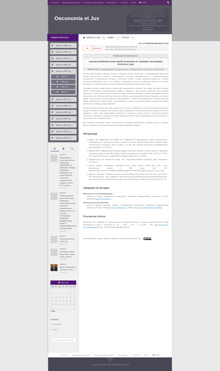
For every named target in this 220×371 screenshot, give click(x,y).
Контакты (124, 2)
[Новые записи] (54, 148)
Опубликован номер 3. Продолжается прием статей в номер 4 (67, 254)
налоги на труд (158, 69)
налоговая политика (122, 69)
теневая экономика (107, 69)
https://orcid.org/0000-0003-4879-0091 (148, 208)
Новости (63, 155)
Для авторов (111, 2)
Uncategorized (57, 324)
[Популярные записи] (63, 148)
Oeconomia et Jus (76, 18)
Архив (133, 2)
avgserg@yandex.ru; (119, 208)
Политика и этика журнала (94, 2)
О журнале (55, 2)
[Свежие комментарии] (72, 148)
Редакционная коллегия (71, 2)
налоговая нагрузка (136, 69)
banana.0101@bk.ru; (103, 199)
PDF (87, 48)
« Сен (52, 311)
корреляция (148, 69)
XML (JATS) (96, 48)
